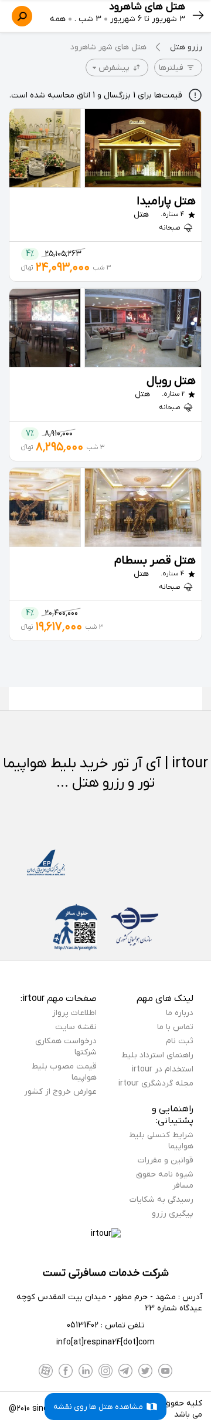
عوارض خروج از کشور (60, 1091)
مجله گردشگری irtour (155, 1083)
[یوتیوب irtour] (165, 1371)
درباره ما (179, 1013)
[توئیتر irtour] (145, 1371)
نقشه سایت (76, 1027)
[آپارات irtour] (46, 1371)
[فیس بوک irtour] (66, 1371)
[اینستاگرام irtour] (105, 1371)
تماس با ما (175, 1027)
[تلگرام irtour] (125, 1371)
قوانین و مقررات (165, 1160)
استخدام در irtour (162, 1069)
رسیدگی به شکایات (161, 1199)
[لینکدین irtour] (86, 1371)
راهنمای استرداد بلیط (157, 1055)
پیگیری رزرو (172, 1213)
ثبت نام (179, 1041)
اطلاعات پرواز (74, 1013)
